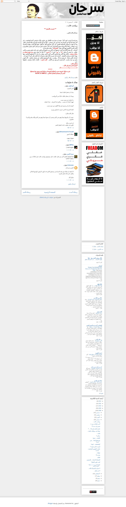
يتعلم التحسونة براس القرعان (95, 299)
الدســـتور (99, 311)
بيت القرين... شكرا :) (97, 249)
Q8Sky (71, 145)
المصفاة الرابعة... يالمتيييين (93, 460)
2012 (99, 401)
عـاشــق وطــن (98, 380)
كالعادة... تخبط (96, 438)
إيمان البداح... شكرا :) (97, 246)
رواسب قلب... (96, 421)
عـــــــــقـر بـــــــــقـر (96, 367)
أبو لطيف (71, 86)
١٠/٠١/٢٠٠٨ (70, 150)
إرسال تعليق (71, 184)
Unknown (70, 165)
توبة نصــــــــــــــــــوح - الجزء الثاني (94, 465)
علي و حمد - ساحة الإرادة (96, 382)
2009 (99, 408)
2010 (99, 406)
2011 (99, 403)
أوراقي (100, 266)
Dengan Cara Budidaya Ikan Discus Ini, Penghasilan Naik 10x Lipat (93, 269)
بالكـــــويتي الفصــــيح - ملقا (95, 258)
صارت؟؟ (98, 455)
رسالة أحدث (73, 192)
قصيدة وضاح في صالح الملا (95, 354)
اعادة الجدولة (98, 313)
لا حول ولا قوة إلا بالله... (94, 468)
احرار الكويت (98, 353)
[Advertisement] (96, 213)
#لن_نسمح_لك (98, 340)
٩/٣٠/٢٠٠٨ (70, 127)
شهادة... (98, 452)
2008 (99, 410)
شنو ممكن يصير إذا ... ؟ (94, 428)
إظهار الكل (101, 393)
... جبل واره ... (98, 339)
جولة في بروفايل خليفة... (93, 431)
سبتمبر (98, 419)
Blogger (50, 503)
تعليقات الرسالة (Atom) (46, 197)
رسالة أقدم (26, 192)
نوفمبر (98, 415)
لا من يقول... (97, 470)
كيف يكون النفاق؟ (95, 462)
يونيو (98, 478)
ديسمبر (98, 412)
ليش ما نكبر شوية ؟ (95, 446)
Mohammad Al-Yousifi (66, 131)
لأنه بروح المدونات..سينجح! (95, 327)
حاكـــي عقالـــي (98, 298)
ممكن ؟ (98, 436)
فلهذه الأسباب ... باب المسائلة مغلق (93, 259)
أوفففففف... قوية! (95, 444)
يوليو (98, 476)
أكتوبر (98, 417)
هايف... (98, 433)
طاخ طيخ (99, 284)
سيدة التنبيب (70, 154)
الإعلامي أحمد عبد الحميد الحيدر (94, 325)
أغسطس (97, 473)
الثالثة (98, 457)
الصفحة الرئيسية (49, 192)
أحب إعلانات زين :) (95, 424)
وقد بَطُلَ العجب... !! (97, 285)
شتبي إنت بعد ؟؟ (96, 426)
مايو (98, 480)
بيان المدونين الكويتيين (96, 368)
